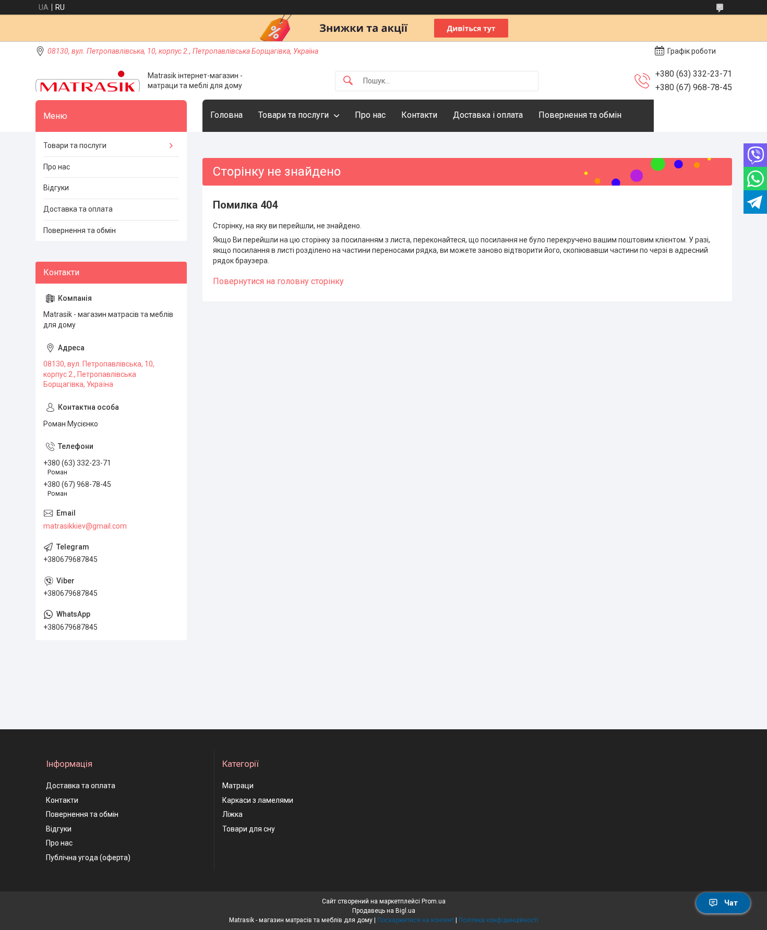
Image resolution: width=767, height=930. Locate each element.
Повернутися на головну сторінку (278, 281)
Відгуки (56, 187)
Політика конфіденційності (498, 920)
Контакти (419, 115)
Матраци (238, 785)
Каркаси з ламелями (257, 800)
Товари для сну (248, 829)
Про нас (370, 115)
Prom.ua (434, 901)
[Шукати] (348, 81)
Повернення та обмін (579, 115)
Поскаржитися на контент (415, 920)
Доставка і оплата (488, 115)
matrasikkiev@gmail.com (85, 526)
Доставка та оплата (78, 209)
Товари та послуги (293, 115)
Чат (731, 903)
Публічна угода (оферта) (88, 857)
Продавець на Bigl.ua (383, 910)
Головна (226, 115)
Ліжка (232, 814)
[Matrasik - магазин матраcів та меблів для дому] (87, 81)
